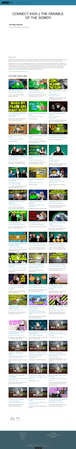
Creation (42, 92)
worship (35, 403)
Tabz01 (40, 9)
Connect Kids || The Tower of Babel (57, 264)
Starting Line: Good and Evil (56, 352)
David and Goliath (12, 116)
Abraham (11, 268)
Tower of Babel (63, 266)
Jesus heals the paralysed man (15, 183)
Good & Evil (51, 356)
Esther (41, 116)
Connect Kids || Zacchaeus (35, 285)
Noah (61, 203)
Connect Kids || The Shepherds (36, 264)
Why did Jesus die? (32, 357)
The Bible (16, 380)
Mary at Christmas (32, 206)
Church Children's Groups (15, 71)
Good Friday (51, 289)
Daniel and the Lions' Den (54, 95)
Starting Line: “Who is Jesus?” (56, 331)
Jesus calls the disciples (53, 161)
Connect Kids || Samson (34, 222)
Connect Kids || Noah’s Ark (55, 201)
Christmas (52, 180)
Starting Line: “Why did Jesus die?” (37, 352)
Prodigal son (62, 245)
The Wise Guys (11, 289)
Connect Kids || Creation (34, 90)
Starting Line (51, 335)
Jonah (41, 182)
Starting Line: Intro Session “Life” (37, 375)
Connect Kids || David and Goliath (17, 113)
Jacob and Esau (63, 137)
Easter (41, 160)
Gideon (21, 139)
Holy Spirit (11, 357)
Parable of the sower (24, 71)
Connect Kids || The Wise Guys (16, 285)
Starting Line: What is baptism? (16, 399)
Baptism (11, 400)
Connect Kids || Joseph (54, 179)
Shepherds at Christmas (33, 267)
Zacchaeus (42, 287)
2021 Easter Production (34, 310)
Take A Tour (23, 436)
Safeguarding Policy (53, 436)
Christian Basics (53, 333)
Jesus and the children (13, 159)
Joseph (21, 310)
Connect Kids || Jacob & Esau (56, 135)
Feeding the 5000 (52, 118)
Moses (21, 92)
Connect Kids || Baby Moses (15, 90)
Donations (23, 438)
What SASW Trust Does (23, 433)
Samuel (61, 226)
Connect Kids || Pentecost (15, 222)
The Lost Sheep (43, 245)
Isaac (25, 268)
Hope (43, 311)
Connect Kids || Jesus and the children (18, 156)
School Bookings (53, 433)
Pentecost (22, 224)
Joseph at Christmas (53, 182)
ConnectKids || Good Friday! (55, 285)
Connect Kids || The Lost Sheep (36, 243)
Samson (41, 224)
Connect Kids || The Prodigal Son (57, 243)
